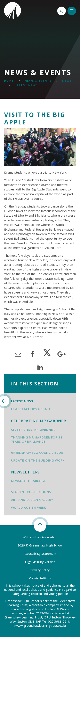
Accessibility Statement (40, 553)
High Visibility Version (40, 562)
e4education (48, 537)
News (67, 80)
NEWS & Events (38, 80)
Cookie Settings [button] (40, 578)
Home (9, 80)
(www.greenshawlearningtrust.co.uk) (40, 625)
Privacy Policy (40, 570)
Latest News (26, 85)
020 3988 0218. (59, 621)
